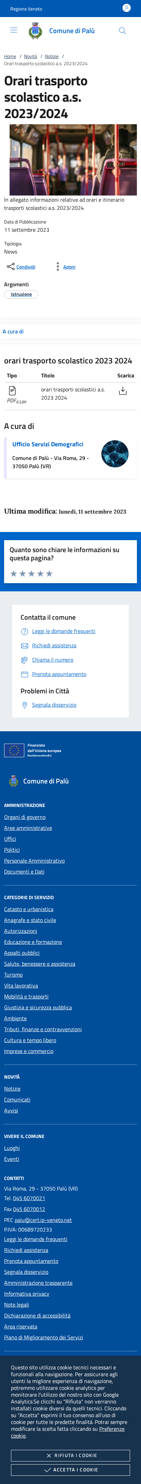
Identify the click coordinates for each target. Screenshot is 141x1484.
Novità (30, 56)
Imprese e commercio (28, 1051)
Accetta (75, 1469)
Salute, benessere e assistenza (39, 964)
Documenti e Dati (24, 871)
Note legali (16, 1304)
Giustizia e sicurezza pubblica (38, 1007)
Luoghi (12, 1148)
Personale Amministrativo (34, 860)
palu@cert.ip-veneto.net (43, 1220)
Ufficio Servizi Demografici (48, 444)
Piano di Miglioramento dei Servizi (43, 1337)
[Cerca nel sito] (122, 31)
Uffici (10, 839)
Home (10, 56)
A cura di (13, 331)
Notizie (52, 56)
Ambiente (15, 1018)
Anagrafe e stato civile (30, 920)
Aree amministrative (28, 828)
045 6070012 (29, 1209)
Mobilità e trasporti (26, 996)
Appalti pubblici (22, 953)
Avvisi (11, 1110)
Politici (12, 850)
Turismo (13, 974)
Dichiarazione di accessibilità (37, 1315)
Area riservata (20, 1326)
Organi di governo (25, 817)
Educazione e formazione (33, 942)
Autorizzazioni (20, 931)
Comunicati (17, 1099)
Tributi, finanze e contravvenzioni (43, 1029)
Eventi (11, 1159)
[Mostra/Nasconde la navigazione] (14, 30)
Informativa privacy (26, 1294)
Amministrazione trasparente (38, 1283)
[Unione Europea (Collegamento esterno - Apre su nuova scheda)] (70, 751)
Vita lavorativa (21, 985)
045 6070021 (29, 1198)
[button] (26, 8)
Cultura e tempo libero (30, 1040)
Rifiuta (75, 1455)
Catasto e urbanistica (28, 909)
